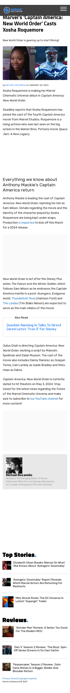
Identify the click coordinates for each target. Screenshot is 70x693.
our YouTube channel (44, 398)
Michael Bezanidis (16, 85)
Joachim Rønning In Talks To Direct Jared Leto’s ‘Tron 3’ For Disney (33, 327)
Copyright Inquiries (27, 678)
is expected (26, 222)
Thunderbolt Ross (24, 298)
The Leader (10, 303)
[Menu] (63, 9)
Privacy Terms (9, 678)
